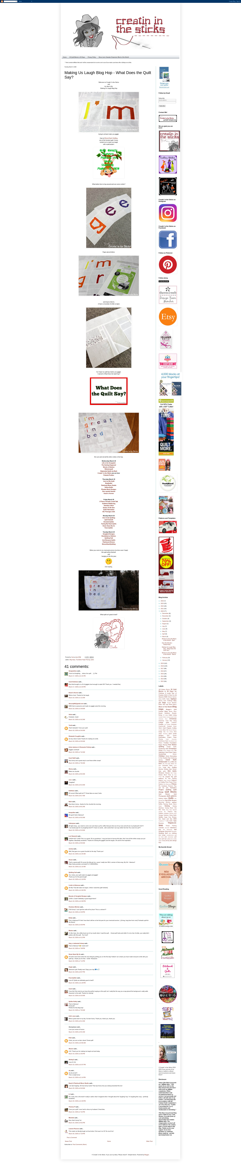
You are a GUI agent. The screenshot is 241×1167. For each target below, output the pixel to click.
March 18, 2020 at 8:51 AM (77, 806)
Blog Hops (72, 659)
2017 (162, 668)
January (164, 660)
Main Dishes (173, 769)
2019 (162, 663)
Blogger (146, 1154)
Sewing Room (169, 808)
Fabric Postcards (171, 739)
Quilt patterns (172, 796)
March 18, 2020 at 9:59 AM (77, 843)
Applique (173, 699)
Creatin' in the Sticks (104, 473)
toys (160, 842)
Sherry (71, 769)
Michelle (71, 1117)
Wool (170, 833)
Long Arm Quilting (170, 767)
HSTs (172, 750)
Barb (70, 801)
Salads (160, 806)
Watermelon (168, 831)
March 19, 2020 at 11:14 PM (77, 1077)
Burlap (160, 715)
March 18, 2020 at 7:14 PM (77, 961)
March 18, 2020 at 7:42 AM (77, 752)
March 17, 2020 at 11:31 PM (77, 676)
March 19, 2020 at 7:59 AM (77, 1010)
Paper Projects (167, 780)
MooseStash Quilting (111, 138)
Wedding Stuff (163, 833)
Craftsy (174, 728)
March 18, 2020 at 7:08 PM (77, 948)
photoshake (170, 837)
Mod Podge (174, 773)
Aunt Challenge (168, 700)
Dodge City (162, 731)
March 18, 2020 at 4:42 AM (77, 719)
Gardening (162, 748)
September (165, 621)
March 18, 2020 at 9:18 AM (77, 830)
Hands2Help (162, 754)
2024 (162, 601)
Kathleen (71, 790)
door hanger (162, 835)
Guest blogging (166, 750)
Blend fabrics (173, 704)
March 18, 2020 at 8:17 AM (77, 795)
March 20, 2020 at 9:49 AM (77, 1088)
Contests (174, 722)
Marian (71, 930)
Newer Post (68, 1141)
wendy (71, 849)
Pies (164, 784)
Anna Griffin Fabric (164, 699)
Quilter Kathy (73, 1001)
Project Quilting (165, 790)
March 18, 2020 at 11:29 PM (77, 983)
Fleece (160, 743)
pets (166, 837)
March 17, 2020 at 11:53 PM (77, 687)
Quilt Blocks (171, 792)
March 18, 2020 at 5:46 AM (77, 730)
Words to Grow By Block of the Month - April (169, 639)
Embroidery (162, 737)
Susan (71, 859)
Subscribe (162, 98)
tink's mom (72, 1016)
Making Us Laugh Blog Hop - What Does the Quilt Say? (169, 648)
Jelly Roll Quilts (166, 763)
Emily (70, 918)
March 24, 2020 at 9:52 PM (77, 1122)
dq (69, 1070)
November (165, 616)
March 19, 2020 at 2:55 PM (77, 1053)
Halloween (162, 752)
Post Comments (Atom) (80, 1144)
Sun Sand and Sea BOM (168, 819)
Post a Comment (72, 1137)
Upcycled (167, 827)
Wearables (174, 831)
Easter (175, 735)
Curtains (160, 730)
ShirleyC (71, 1059)
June (164, 629)
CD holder (165, 715)
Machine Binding (163, 769)
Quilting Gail (73, 872)
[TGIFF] (168, 1020)
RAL (176, 798)
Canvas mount (170, 717)
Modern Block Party (165, 775)
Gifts (166, 748)
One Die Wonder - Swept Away (167, 643)
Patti (70, 1038)
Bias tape (165, 704)
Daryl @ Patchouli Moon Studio (79, 1083)
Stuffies (161, 817)
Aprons (160, 700)
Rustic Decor (173, 804)
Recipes (174, 800)
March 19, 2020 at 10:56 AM (77, 1043)
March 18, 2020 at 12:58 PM (77, 901)
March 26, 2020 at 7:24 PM (77, 1133)
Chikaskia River (163, 718)
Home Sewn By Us (74, 954)
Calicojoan (72, 823)
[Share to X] (89, 657)
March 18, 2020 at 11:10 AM (77, 866)
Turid (70, 725)
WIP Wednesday (167, 829)
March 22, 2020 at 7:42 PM (77, 1112)
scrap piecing (165, 840)
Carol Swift (72, 758)
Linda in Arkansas (75, 885)
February (165, 657)
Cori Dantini (167, 724)
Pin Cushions (163, 786)
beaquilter (72, 812)
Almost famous (172, 697)
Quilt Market (164, 794)
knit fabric (161, 837)
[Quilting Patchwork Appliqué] (168, 977)
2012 (162, 681)
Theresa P (72, 1107)
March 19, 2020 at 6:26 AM (77, 995)
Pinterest (170, 786)
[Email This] (86, 657)
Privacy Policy (92, 57)
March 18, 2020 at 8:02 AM (77, 774)
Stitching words (173, 813)
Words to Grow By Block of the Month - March (169, 653)
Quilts (92, 659)
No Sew (168, 778)
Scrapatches (73, 671)
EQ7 (168, 735)
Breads (160, 713)
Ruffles (160, 804)
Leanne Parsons (74, 1128)
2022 (162, 606)
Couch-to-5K (162, 726)
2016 (162, 671)
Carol (70, 989)
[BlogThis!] (87, 657)
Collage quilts (164, 722)
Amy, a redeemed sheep (76, 943)
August (164, 623)
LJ (69, 1094)
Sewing (167, 806)
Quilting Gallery (163, 798)
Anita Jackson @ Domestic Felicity (80, 747)
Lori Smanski (73, 836)
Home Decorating (171, 756)
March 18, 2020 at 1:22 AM (77, 697)
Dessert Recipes (173, 730)
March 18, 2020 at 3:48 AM (77, 708)
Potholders (173, 788)
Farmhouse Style (163, 741)
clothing (174, 833)
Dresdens (165, 733)
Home (65, 57)
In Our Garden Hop (164, 758)
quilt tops (164, 838)
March (164, 636)
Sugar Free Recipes (170, 817)
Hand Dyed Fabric (171, 752)
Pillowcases (168, 784)
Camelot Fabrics (162, 717)
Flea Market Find (173, 741)
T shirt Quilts (169, 821)
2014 (162, 676)
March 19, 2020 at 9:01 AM (77, 1032)
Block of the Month (165, 707)
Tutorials (161, 827)
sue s (70, 780)
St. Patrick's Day (170, 811)
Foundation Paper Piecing (83, 659)
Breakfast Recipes (171, 713)
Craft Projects (167, 728)
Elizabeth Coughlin (75, 736)
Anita (70, 714)
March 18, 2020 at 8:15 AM (77, 785)
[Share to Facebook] (91, 657)
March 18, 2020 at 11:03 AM (77, 854)
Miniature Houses (164, 773)
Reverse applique (171, 802)
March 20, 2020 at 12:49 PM (77, 1101)
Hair (175, 750)
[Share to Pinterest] (93, 657)
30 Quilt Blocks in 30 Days (77, 57)
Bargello (169, 702)
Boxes (170, 711)
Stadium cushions (164, 813)
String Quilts (173, 815)
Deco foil (165, 730)
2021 (162, 608)
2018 (162, 666)
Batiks (160, 704)
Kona (172, 763)
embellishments (170, 835)
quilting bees (170, 838)
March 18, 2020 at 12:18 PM (77, 879)
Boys (175, 711)
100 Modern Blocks (164, 689)
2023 (162, 603)
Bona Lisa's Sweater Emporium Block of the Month (114, 57)
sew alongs (173, 840)
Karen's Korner (73, 692)
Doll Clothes (170, 731)
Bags (164, 702)
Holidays (162, 756)
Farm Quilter (73, 978)
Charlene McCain (74, 907)
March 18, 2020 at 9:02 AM (77, 817)
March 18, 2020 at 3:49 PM (77, 912)
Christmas (173, 719)
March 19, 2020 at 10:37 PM (77, 1064)
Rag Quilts (168, 800)
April (163, 634)
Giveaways (173, 748)
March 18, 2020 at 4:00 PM (77, 924)
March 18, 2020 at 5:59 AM (77, 741)
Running (165, 804)
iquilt (176, 835)
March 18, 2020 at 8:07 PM (77, 972)
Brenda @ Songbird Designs (78, 896)
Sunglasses (161, 820)
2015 (162, 673)
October (164, 618)
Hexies (175, 754)
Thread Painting (171, 825)
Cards (175, 717)
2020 (162, 611)
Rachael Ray (162, 800)
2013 (162, 678)
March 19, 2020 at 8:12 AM (77, 1021)
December (165, 613)
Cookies (161, 724)
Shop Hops (169, 809)
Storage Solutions (164, 815)
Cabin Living (173, 715)
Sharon (71, 1048)
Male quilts (162, 771)
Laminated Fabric (167, 765)
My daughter (166, 776)
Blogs (166, 711)
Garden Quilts (172, 746)
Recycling (161, 802)
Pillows (174, 784)
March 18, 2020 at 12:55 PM (77, 890)
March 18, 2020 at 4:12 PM (77, 937)
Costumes (174, 724)
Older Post (149, 1141)
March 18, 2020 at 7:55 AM (77, 763)
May (163, 631)
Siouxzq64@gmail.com (76, 703)
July (163, 626)
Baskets (174, 702)
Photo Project (169, 782)
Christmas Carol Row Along (168, 720)
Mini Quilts (172, 771)
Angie (70, 967)
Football (166, 743)
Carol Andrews (73, 681)
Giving (160, 750)
